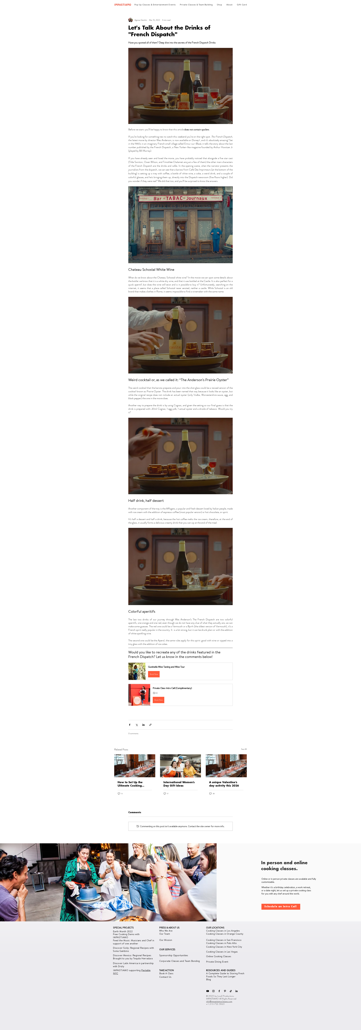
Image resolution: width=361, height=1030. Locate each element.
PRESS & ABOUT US (169, 927)
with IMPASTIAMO (126, 936)
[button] (180, 671)
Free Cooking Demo (124, 934)
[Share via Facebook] (129, 724)
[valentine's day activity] (226, 765)
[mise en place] (134, 765)
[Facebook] (219, 991)
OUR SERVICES (167, 949)
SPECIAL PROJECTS (123, 927)
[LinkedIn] (236, 991)
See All (244, 749)
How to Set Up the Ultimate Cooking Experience (130, 784)
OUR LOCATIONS (215, 927)
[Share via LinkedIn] (143, 724)
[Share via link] (150, 724)
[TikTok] (230, 991)
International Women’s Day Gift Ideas (179, 784)
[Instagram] (213, 991)
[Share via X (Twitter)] (136, 724)
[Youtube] (207, 991)
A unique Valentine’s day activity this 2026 (224, 784)
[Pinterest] (225, 991)
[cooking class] (180, 765)
